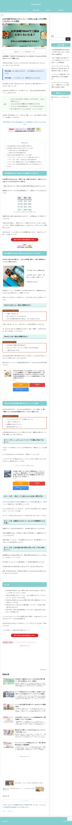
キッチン (5, 642)
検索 (52, 36)
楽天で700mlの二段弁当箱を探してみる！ (24, 239)
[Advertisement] (24, 657)
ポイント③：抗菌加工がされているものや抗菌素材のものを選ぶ (25, 161)
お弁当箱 (26, 642)
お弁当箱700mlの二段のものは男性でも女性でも (20, 146)
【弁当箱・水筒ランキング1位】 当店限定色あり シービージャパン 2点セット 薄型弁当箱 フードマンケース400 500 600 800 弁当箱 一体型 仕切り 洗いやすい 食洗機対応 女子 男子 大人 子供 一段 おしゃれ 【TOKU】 (28, 474)
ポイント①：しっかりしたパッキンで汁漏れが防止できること (24, 157)
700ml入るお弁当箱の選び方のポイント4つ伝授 (20, 155)
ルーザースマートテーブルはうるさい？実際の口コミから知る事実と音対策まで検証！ (60, 85)
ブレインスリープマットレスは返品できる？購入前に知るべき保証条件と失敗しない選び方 (60, 68)
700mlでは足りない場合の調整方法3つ (18, 150)
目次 (22, 142)
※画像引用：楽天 (31, 281)
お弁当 (21, 642)
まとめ (9, 166)
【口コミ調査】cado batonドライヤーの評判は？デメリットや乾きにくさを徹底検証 (60, 60)
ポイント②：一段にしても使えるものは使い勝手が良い (23, 159)
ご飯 (31, 642)
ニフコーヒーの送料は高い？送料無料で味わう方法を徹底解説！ (60, 77)
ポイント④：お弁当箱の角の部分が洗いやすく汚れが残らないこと (26, 164)
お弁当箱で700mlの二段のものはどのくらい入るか (20, 148)
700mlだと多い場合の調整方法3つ (17, 152)
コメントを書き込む (24, 800)
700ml (16, 642)
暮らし (11, 642)
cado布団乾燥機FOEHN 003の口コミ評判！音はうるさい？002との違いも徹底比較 (60, 52)
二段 (35, 642)
